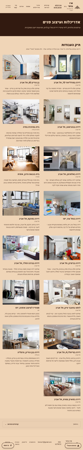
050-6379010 (58, 443)
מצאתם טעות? (71, 445)
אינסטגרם (32, 442)
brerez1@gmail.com (45, 442)
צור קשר (15, 6)
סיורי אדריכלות (36, 6)
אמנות (28, 6)
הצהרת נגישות (17, 443)
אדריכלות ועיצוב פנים (57, 6)
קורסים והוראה (46, 6)
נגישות (6, 445)
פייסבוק (24, 442)
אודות (22, 6)
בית (65, 6)
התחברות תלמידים (8, 6)
